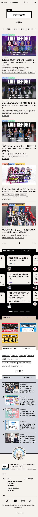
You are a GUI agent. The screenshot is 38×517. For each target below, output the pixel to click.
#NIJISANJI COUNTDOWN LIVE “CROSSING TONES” (14, 72)
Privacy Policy (18, 507)
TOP (3, 478)
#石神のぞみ (21, 68)
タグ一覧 (18, 371)
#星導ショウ (6, 355)
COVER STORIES (15, 481)
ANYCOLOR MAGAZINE (9, 2)
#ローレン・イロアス (7, 156)
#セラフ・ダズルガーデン (8, 237)
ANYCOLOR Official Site (10, 505)
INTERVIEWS (20, 164)
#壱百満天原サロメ (6, 68)
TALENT (5, 164)
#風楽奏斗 (12, 235)
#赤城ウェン (28, 68)
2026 (15, 29)
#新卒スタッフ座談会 (24, 362)
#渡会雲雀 (14, 68)
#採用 (4, 359)
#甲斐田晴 (23, 355)
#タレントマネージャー (9, 362)
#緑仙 (3, 111)
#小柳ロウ (4, 70)
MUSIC (12, 35)
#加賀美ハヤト (15, 366)
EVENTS (5, 35)
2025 (22, 29)
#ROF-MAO (5, 366)
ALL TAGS (28, 478)
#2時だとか (4, 154)
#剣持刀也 (31, 355)
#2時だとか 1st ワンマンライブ (20, 156)
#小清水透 (32, 111)
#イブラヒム (23, 154)
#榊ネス (16, 70)
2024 (29, 29)
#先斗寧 (20, 111)
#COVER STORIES (6, 199)
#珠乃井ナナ (22, 70)
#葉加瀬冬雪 (9, 111)
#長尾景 (15, 111)
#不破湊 (17, 154)
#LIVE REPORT (31, 72)
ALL (8, 29)
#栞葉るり (10, 70)
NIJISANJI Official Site (27, 505)
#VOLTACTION (5, 235)
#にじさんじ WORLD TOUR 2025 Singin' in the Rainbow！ (15, 113)
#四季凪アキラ (26, 235)
